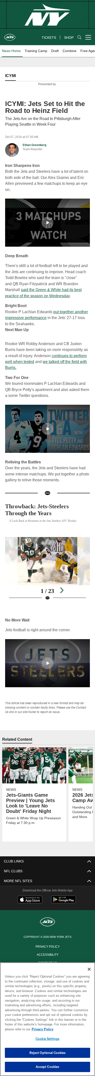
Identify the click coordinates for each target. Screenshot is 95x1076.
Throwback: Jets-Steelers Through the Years (41, 509)
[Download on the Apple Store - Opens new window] (30, 900)
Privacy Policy (47, 946)
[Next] (62, 590)
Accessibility (47, 954)
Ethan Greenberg (34, 145)
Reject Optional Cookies (47, 1053)
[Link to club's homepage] (10, 35)
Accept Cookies (47, 1067)
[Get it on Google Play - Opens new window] (63, 902)
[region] (47, 1019)
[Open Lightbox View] (47, 568)
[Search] (79, 37)
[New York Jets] (47, 922)
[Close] (89, 969)
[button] (47, 222)
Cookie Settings (47, 1039)
